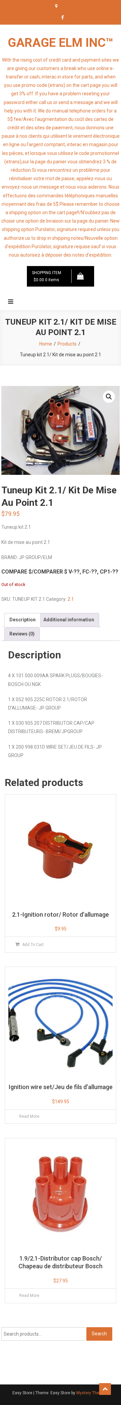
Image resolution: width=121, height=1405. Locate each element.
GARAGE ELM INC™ (60, 43)
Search (99, 1333)
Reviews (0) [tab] (22, 633)
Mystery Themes (92, 1393)
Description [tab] (22, 619)
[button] (109, 397)
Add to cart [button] (33, 944)
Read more (29, 1116)
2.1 (71, 599)
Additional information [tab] (68, 619)
